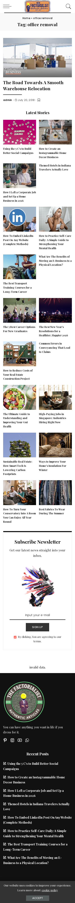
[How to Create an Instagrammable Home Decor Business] (55, 131)
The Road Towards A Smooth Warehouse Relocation (33, 85)
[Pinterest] (5, 740)
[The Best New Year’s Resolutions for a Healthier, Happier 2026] (55, 309)
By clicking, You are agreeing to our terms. (39, 639)
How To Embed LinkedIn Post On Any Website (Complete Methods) (18, 240)
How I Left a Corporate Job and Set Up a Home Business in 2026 (19, 196)
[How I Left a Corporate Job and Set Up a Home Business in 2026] (19, 175)
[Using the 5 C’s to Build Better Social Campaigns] (19, 131)
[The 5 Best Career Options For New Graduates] (19, 309)
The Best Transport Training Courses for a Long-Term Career (17, 287)
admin (7, 100)
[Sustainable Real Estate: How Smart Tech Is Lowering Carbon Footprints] (19, 444)
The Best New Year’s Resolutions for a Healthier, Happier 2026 (53, 331)
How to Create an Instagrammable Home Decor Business (52, 153)
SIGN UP (37, 627)
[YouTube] (20, 740)
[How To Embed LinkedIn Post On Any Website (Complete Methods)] (19, 218)
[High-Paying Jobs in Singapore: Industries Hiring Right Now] (55, 397)
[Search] (67, 6)
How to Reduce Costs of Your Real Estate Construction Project (17, 375)
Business (13, 72)
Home (26, 18)
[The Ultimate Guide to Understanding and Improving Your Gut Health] (19, 397)
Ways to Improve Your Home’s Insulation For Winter (52, 466)
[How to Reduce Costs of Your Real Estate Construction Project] (19, 353)
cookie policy (50, 890)
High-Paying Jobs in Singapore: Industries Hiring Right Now (52, 418)
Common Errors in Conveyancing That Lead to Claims (54, 347)
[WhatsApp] (27, 740)
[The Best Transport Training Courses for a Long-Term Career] (19, 266)
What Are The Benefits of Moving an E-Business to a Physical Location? (55, 261)
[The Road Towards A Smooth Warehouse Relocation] (37, 57)
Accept (37, 898)
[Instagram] (12, 740)
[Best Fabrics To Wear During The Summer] (55, 492)
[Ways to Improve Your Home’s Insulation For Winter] (55, 444)
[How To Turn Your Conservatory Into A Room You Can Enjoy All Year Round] (19, 492)
